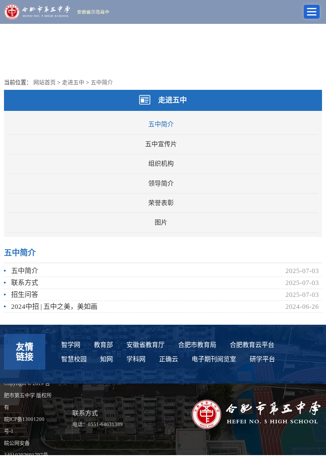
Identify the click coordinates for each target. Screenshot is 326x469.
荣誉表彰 (161, 203)
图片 (161, 222)
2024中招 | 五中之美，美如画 (54, 306)
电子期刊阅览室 (214, 359)
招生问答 (24, 294)
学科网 (136, 359)
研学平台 (262, 359)
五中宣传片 (161, 144)
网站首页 (44, 82)
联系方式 (24, 283)
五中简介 (102, 82)
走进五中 (73, 82)
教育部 (103, 344)
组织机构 (161, 163)
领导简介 (161, 183)
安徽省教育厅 (145, 344)
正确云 (168, 359)
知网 (106, 359)
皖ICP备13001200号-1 (24, 425)
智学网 (70, 344)
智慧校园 (74, 359)
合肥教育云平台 (252, 344)
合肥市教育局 (197, 344)
